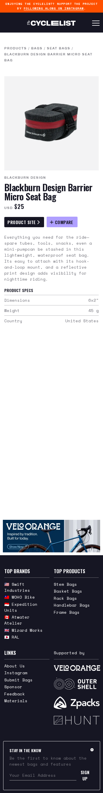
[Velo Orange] (51, 536)
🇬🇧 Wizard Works (23, 630)
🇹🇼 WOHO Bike (19, 597)
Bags (37, 48)
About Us (14, 666)
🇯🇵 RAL (11, 637)
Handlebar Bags (72, 605)
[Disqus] (51, 425)
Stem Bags (65, 584)
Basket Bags (68, 591)
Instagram (15, 673)
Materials (15, 701)
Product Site (22, 222)
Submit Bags (18, 680)
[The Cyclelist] (51, 23)
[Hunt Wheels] (76, 720)
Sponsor (13, 687)
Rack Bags (65, 598)
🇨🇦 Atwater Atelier (17, 620)
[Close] (92, 749)
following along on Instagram (54, 8)
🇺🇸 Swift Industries (17, 587)
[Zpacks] (76, 703)
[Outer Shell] (76, 684)
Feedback (14, 694)
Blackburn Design (25, 178)
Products (15, 48)
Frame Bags (67, 612)
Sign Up (85, 775)
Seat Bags (58, 48)
